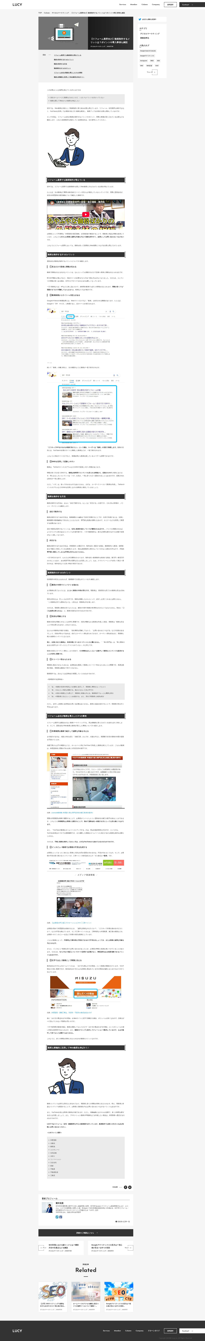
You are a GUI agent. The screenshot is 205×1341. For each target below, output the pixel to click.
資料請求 (170, 4)
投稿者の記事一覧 (123, 1221)
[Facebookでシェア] (125, 1187)
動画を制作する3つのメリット (64, 59)
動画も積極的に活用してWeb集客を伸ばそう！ (69, 77)
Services (122, 4)
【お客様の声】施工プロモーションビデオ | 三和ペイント (72, 923)
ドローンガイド (154, 1331)
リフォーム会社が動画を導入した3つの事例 (68, 72)
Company (156, 4)
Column (145, 4)
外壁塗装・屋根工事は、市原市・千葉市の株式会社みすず (72, 1012)
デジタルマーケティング (150, 34)
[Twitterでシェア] (130, 1187)
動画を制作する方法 (60, 64)
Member (133, 4)
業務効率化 (144, 38)
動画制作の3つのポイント (62, 68)
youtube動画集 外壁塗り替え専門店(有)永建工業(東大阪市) (72, 813)
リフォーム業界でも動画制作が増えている (67, 55)
